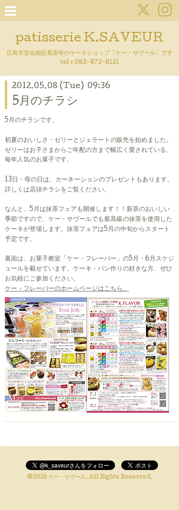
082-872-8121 (96, 63)
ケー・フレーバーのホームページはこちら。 (67, 289)
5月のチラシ (45, 101)
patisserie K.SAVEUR (89, 38)
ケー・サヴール (67, 477)
